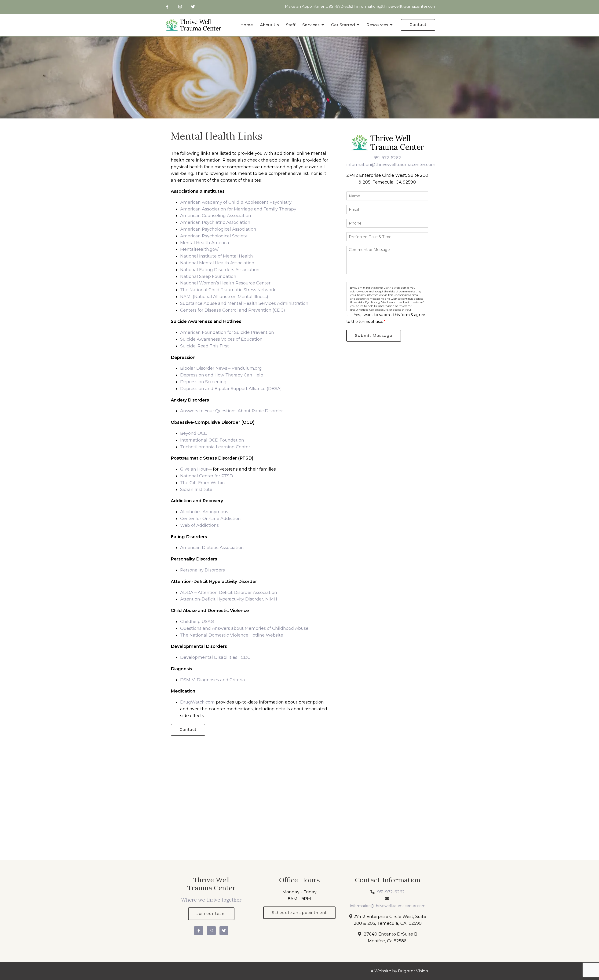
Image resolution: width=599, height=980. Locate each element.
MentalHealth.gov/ (199, 249)
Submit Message (373, 335)
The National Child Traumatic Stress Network (227, 289)
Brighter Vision (413, 971)
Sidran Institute (196, 489)
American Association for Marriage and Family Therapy (238, 209)
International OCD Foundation (212, 440)
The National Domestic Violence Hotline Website (231, 635)
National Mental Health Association (217, 262)
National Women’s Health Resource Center (225, 283)
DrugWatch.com (197, 702)
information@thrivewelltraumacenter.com (396, 6)
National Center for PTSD (207, 476)
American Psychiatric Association (215, 222)
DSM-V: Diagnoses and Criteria (212, 679)
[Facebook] (167, 6)
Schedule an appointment (299, 912)
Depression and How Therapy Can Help (221, 375)
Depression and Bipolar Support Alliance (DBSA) (231, 388)
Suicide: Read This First (204, 346)
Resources (377, 24)
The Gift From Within (202, 482)
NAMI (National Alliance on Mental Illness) (224, 296)
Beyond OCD (194, 433)
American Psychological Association (218, 229)
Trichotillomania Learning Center (215, 446)
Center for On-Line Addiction (210, 518)
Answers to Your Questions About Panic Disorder (232, 410)
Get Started (343, 24)
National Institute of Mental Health (216, 256)
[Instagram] (180, 6)
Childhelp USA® (197, 621)
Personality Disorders (202, 570)
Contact (418, 24)
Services (311, 24)
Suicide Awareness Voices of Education (221, 339)
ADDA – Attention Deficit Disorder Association (228, 592)
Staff (290, 24)
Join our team (211, 913)
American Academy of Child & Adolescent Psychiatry (236, 202)
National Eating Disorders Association (219, 269)
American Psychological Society (213, 236)
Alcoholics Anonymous (204, 511)
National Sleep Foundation (208, 276)
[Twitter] (192, 6)
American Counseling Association (215, 215)
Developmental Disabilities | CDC (215, 657)
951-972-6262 (341, 6)
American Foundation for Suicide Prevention (227, 332)
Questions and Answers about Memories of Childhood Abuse (244, 628)
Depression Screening (203, 381)
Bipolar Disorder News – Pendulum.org (221, 368)
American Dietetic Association (212, 547)
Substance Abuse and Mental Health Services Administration (244, 303)
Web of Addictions (199, 525)
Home (246, 24)
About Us (269, 24)
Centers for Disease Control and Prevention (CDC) (232, 310)
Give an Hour (194, 469)
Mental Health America (204, 242)
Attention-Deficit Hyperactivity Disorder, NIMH (228, 599)
